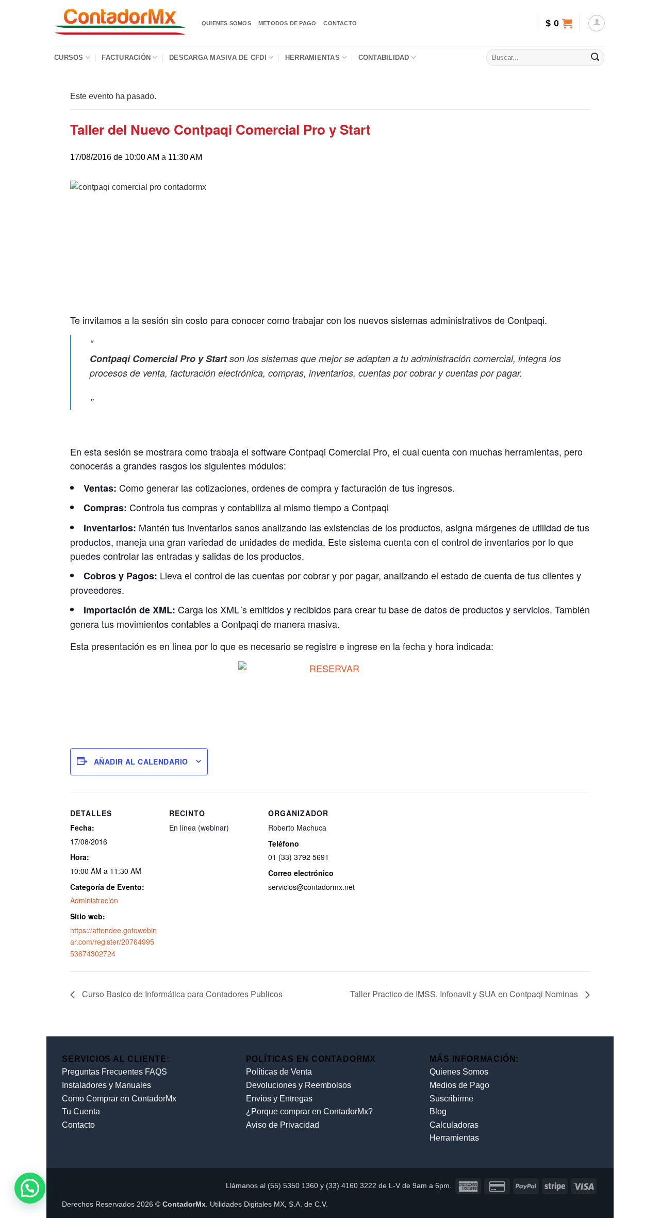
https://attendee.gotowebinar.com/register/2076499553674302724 (113, 942)
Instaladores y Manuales (106, 1085)
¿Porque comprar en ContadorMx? (309, 1111)
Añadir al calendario (141, 761)
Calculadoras (454, 1124)
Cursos (69, 57)
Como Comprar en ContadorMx (119, 1098)
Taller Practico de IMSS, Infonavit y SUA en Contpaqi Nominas (465, 994)
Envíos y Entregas (279, 1098)
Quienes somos (226, 23)
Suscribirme (451, 1098)
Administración (94, 900)
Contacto (340, 23)
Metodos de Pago (287, 23)
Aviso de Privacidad (282, 1124)
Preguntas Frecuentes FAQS (114, 1071)
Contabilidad (383, 57)
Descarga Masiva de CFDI (218, 57)
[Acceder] (596, 23)
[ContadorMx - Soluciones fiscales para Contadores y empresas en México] (120, 23)
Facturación (126, 57)
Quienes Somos (459, 1071)
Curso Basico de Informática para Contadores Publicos (181, 994)
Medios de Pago (459, 1085)
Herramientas (312, 57)
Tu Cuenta (81, 1111)
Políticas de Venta (279, 1071)
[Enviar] (595, 58)
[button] (559, 23)
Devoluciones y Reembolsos (298, 1085)
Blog (438, 1111)
